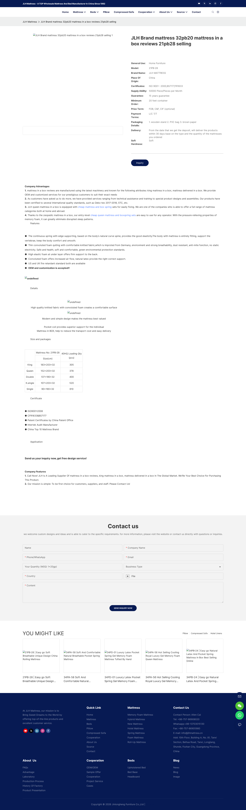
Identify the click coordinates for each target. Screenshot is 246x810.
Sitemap (150, 804)
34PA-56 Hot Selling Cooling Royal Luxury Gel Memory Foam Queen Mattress (162, 679)
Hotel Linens (216, 633)
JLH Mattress (30, 21)
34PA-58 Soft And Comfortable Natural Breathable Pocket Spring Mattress (79, 679)
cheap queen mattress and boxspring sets (113, 215)
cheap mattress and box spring (95, 206)
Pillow (185, 633)
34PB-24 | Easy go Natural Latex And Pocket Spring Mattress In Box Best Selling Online (203, 679)
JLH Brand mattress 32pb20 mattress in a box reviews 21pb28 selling (78, 21)
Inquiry (140, 162)
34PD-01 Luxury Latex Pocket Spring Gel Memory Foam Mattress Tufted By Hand (122, 679)
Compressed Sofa (199, 633)
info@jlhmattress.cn (192, 733)
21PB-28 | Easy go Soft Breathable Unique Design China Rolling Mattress (38, 679)
